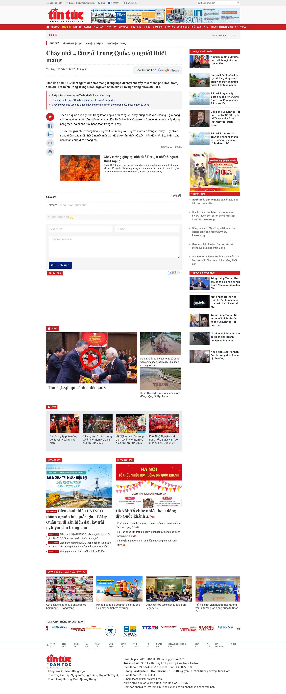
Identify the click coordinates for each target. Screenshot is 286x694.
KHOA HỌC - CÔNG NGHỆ (177, 27)
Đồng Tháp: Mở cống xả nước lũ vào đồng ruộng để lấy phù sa (160, 395)
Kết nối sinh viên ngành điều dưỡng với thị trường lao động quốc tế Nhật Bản (216, 608)
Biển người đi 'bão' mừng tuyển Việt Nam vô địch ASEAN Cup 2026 (97, 440)
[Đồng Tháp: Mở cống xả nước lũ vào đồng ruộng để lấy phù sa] (160, 378)
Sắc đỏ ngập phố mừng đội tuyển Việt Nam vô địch (63, 440)
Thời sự (55, 27)
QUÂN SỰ (157, 27)
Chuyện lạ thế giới (94, 43)
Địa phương (219, 645)
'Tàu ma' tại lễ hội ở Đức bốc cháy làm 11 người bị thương (83, 100)
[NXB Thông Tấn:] (103, 631)
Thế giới (54, 43)
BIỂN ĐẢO (196, 27)
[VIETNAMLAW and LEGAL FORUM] (69, 629)
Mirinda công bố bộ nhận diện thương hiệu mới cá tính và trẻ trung (118, 606)
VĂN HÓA (111, 27)
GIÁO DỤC (123, 27)
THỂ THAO (136, 27)
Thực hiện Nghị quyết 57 (224, 27)
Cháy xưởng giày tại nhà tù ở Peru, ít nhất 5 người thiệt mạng (141, 159)
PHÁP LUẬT (99, 27)
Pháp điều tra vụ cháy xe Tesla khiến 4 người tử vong (81, 95)
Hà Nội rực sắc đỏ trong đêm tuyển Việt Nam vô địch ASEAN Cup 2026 (130, 440)
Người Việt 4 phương (116, 43)
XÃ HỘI (87, 27)
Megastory (51, 511)
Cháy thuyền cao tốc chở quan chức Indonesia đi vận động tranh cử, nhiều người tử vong (100, 104)
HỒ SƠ (147, 27)
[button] (177, 424)
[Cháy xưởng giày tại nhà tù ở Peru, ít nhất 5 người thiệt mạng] (80, 168)
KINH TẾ (77, 27)
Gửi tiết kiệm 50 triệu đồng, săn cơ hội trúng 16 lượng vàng (66, 606)
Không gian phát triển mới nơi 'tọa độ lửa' (77, 551)
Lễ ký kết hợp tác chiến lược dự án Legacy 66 (166, 606)
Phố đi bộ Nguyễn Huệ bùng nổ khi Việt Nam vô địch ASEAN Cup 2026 (163, 440)
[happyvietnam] (85, 627)
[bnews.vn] (122, 631)
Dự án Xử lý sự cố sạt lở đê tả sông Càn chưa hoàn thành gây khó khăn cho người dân (159, 362)
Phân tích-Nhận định (72, 43)
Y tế (206, 27)
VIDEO (243, 27)
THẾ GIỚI (66, 27)
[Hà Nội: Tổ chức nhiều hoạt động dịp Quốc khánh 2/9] (149, 486)
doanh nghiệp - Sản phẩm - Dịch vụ (66, 572)
